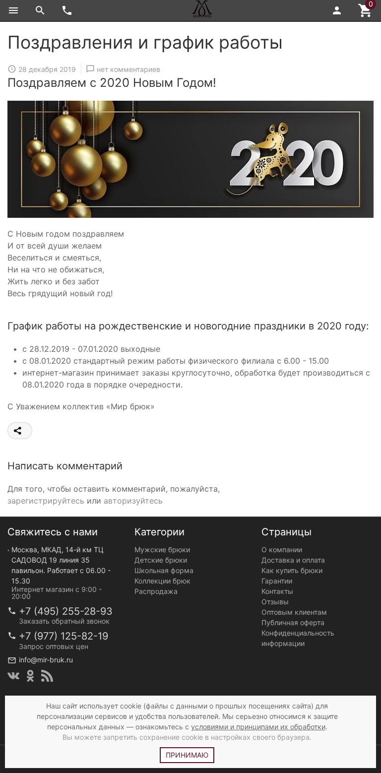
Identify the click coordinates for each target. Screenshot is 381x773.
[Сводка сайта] (47, 676)
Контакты (277, 591)
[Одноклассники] (30, 676)
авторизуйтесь (133, 501)
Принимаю (187, 755)
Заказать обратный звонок (64, 621)
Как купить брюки (291, 570)
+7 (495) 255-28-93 (66, 611)
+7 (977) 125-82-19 (63, 636)
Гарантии (276, 581)
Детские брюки (160, 560)
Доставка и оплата (293, 560)
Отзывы (275, 601)
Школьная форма (163, 570)
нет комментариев (128, 69)
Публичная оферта (292, 622)
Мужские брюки (162, 549)
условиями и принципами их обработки (258, 726)
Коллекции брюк (162, 581)
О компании (281, 549)
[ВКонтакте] (13, 676)
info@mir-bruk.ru (46, 659)
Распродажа (156, 591)
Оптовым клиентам (294, 612)
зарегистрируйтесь (45, 501)
